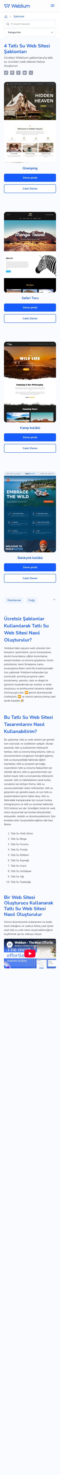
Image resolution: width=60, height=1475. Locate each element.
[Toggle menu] (52, 6)
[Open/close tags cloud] (54, 599)
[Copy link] (6, 73)
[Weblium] (17, 6)
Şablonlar (19, 16)
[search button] (8, 24)
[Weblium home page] (6, 16)
